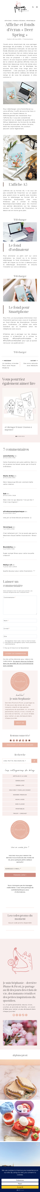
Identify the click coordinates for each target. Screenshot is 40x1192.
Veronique (7, 527)
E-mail (7, 628)
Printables (31, 20)
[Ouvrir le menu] (37, 7)
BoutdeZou (8, 547)
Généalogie (20, 780)
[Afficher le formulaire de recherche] (33, 7)
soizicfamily (8, 456)
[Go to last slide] (5, 411)
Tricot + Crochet (20, 813)
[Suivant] (34, 411)
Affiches (8, 20)
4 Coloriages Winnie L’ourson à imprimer (18, 428)
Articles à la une (20, 776)
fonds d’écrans (8, 51)
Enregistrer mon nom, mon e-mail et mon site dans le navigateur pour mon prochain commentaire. (20, 642)
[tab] (16, 436)
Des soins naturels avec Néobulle (30, 363)
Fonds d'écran (19, 20)
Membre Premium (20, 794)
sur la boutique (26, 66)
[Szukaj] (34, 761)
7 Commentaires (28, 39)
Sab (4, 494)
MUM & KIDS (20, 799)
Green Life (20, 785)
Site (5, 636)
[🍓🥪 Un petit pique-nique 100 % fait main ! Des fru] (20, 1121)
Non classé (20, 804)
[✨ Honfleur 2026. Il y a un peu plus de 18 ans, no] (20, 1162)
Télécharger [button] (20, 219)
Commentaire (9, 597)
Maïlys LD (7, 565)
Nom (6, 620)
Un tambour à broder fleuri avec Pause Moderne (10, 364)
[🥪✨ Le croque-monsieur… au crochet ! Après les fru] (20, 1079)
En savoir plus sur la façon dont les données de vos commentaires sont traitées (18, 663)
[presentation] (20, 406)
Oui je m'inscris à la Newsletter (16, 648)
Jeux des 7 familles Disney (20, 790)
